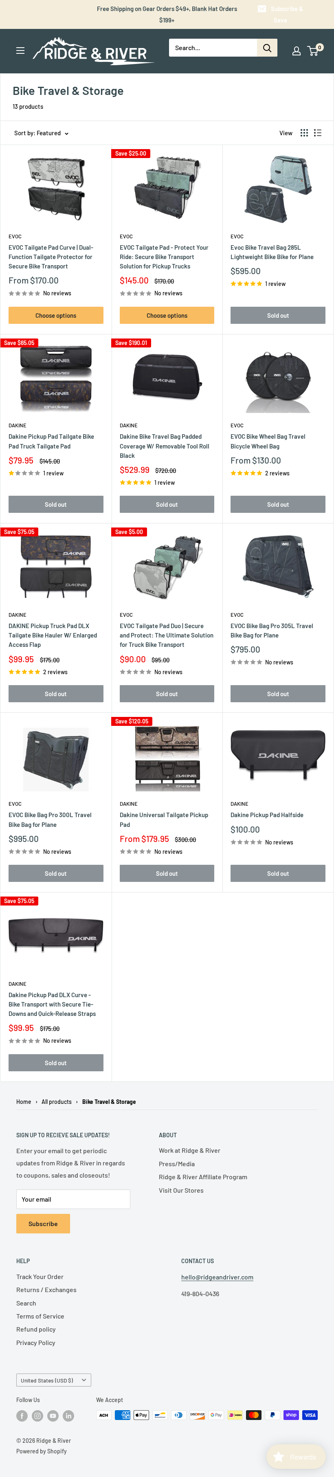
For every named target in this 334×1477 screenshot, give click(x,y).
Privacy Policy (35, 1342)
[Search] (267, 48)
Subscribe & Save (287, 14)
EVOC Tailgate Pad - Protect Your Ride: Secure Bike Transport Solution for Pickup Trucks (164, 257)
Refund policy (36, 1329)
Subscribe (43, 1223)
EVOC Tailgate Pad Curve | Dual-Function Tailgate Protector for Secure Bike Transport (51, 257)
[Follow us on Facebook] (22, 1416)
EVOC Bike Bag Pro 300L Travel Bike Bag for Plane (50, 819)
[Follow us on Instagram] (37, 1416)
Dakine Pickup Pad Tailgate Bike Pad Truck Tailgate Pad (51, 441)
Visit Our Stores (181, 1190)
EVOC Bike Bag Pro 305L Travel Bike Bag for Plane (272, 630)
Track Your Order (40, 1276)
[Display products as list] (317, 132)
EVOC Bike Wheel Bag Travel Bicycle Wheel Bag (268, 441)
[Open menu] (20, 50)
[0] (313, 51)
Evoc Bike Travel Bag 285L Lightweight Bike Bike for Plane (272, 252)
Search (26, 1303)
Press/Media (177, 1163)
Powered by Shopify (41, 1451)
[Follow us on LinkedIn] (68, 1416)
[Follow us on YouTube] (53, 1416)
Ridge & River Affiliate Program (203, 1176)
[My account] (296, 50)
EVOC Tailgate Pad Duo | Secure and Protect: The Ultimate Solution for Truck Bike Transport (166, 635)
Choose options (55, 315)
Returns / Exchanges (46, 1289)
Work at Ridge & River (189, 1150)
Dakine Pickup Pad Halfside (267, 814)
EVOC (15, 236)
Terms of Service (40, 1316)
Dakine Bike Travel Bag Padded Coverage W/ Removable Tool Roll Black (164, 446)
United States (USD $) (47, 1380)
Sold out (278, 315)
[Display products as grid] (304, 132)
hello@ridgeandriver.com (217, 1277)
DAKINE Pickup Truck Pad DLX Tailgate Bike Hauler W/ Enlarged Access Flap (53, 635)
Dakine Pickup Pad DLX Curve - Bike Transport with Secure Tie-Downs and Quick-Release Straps (52, 1004)
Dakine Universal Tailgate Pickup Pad (164, 819)
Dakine (17, 425)
